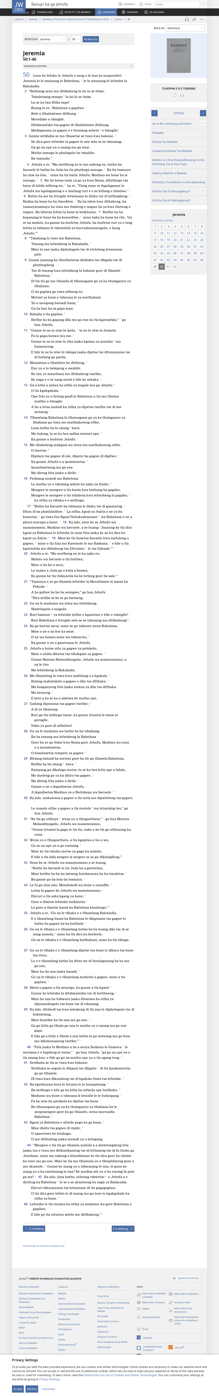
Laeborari (19, 19)
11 (26, 330)
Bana (21, 1332)
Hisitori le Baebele (28, 1348)
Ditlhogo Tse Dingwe (68, 1314)
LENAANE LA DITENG (162, 220)
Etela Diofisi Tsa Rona (108, 1321)
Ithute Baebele (26, 1307)
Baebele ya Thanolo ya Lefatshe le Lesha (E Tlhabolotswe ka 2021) (76, 19)
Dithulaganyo (65, 1329)
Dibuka (61, 1298)
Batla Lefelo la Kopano (151, 1303)
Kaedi (61, 1334)
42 (26, 1084)
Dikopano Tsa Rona (107, 1336)
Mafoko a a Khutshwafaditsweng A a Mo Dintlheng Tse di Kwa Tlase (178, 162)
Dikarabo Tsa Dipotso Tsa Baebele (36, 1293)
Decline (32, 1389)
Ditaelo (61, 1339)
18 (65, 522)
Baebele (33, 19)
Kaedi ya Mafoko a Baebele (169, 173)
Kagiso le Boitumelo (29, 1317)
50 (27, 75)
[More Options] (202, 19)
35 (26, 912)
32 (26, 840)
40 (29, 1047)
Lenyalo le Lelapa (27, 1322)
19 (54, 538)
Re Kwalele (102, 1316)
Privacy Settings (49, 1379)
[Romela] (194, 19)
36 (26, 929)
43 (26, 1122)
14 (26, 417)
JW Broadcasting (67, 1344)
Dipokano (102, 1326)
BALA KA (159, 28)
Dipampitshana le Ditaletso (72, 1308)
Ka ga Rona (103, 1296)
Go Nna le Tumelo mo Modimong (36, 1337)
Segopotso (102, 1331)
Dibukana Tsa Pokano (69, 1324)
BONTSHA (31, 39)
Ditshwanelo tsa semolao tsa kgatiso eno (44, 1245)
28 (26, 731)
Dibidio (61, 1349)
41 (26, 1062)
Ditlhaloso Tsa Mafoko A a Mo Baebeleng (178, 182)
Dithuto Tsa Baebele (29, 1286)
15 (26, 444)
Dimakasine (64, 1319)
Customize (48, 1389)
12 (26, 362)
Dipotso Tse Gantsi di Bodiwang (113, 1302)
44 (29, 1145)
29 (26, 758)
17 (29, 506)
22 (26, 603)
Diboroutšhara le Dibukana (72, 1303)
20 (26, 553)
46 (26, 1204)
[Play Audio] (187, 19)
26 (26, 675)
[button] (74, 12)
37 (26, 950)
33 (26, 862)
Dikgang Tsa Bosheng (108, 1286)
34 (26, 885)
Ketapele (158, 133)
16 (26, 478)
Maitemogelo (104, 1347)
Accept (18, 1389)
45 (40, 1176)
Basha (22, 1327)
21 (26, 581)
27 (26, 703)
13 (26, 385)
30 (26, 797)
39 (26, 1009)
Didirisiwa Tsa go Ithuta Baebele (35, 1312)
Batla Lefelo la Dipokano (183, 1294)
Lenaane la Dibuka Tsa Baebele (172, 151)
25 (26, 648)
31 (26, 818)
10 (26, 314)
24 (26, 625)
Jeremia (118, 19)
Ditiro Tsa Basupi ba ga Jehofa (112, 1341)
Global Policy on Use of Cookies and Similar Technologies (120, 1375)
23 (26, 614)
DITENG (179, 113)
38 (26, 987)
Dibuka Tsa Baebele (164, 142)
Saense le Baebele (28, 1342)
